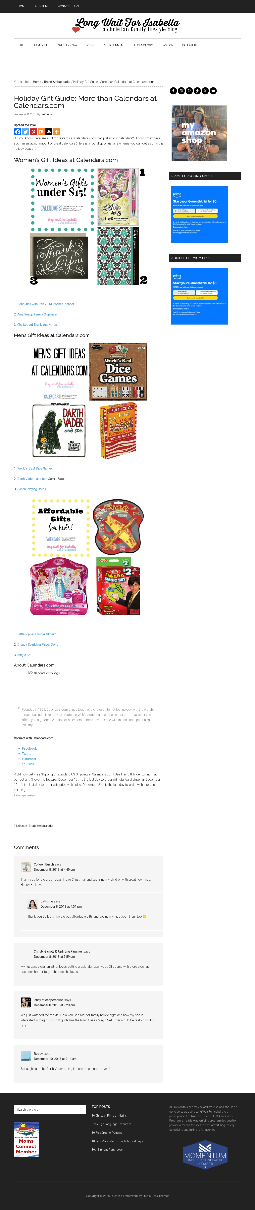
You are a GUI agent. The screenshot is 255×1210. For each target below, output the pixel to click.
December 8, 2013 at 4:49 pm (54, 869)
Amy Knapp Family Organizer (37, 314)
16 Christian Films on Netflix (109, 1115)
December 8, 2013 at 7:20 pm (54, 1005)
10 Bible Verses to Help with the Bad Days (117, 1141)
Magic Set (24, 655)
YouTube (28, 764)
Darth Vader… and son (32, 479)
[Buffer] (48, 131)
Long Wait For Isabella (127, 26)
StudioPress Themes (156, 1195)
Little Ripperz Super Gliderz (36, 634)
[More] (56, 131)
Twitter (27, 754)
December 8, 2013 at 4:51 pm (61, 906)
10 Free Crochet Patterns (107, 1132)
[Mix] (41, 131)
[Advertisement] (127, 61)
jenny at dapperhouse (49, 1000)
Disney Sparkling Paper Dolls (37, 644)
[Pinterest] (33, 131)
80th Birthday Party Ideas (107, 1149)
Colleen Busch (44, 864)
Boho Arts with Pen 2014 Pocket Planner (45, 304)
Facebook (29, 748)
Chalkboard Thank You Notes (37, 325)
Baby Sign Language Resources (111, 1124)
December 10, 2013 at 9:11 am (55, 1059)
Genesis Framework (125, 1195)
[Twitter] (25, 131)
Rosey (38, 1054)
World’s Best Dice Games (35, 468)
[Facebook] (17, 131)
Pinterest (29, 759)
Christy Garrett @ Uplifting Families (58, 951)
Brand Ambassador (41, 825)
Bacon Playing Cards (31, 489)
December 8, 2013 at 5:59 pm (54, 957)
